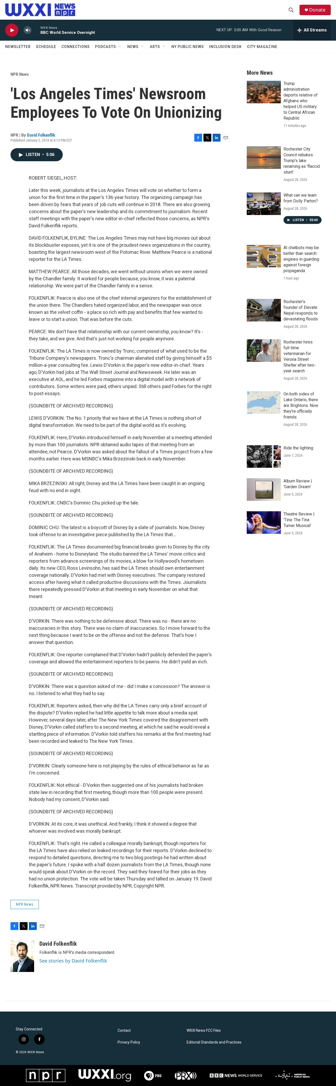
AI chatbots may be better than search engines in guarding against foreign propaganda (301, 259)
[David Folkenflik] (22, 956)
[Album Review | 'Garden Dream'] (264, 489)
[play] (12, 30)
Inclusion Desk (225, 47)
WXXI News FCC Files (204, 1031)
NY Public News (187, 47)
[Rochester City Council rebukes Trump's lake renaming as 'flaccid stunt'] (264, 157)
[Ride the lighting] (264, 456)
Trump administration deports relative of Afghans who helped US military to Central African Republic (301, 101)
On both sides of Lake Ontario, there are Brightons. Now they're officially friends (301, 405)
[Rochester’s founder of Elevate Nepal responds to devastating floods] (264, 310)
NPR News (19, 74)
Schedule (46, 47)
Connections (75, 47)
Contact (124, 1031)
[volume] (27, 30)
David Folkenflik (41, 135)
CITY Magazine (262, 47)
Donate (317, 10)
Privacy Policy (129, 1042)
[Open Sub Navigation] (120, 47)
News (133, 47)
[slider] (36, 30)
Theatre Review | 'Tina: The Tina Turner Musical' (299, 520)
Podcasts (105, 47)
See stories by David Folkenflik (73, 961)
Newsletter (18, 47)
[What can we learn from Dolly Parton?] (264, 203)
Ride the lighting (298, 447)
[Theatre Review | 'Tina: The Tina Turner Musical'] (264, 522)
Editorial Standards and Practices (214, 1042)
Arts (155, 47)
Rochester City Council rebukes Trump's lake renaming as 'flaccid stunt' (302, 161)
